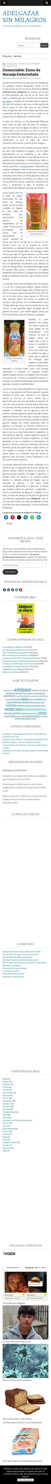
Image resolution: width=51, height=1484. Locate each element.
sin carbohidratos (31, 716)
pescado (25, 709)
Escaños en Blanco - (10, 742)
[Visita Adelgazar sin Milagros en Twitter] (16, 590)
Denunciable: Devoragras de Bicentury (18, 957)
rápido (6, 716)
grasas (43, 699)
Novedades (7, 1101)
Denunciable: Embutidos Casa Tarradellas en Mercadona (25, 963)
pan (33, 705)
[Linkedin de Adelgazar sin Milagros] (12, 590)
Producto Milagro (9, 1112)
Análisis (8, 64)
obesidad (28, 705)
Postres (6, 1145)
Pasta (5, 1140)
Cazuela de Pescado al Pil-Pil (37, 739)
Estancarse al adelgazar (12, 965)
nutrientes (20, 705)
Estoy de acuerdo (25, 1480)
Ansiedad (6, 1084)
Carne (5, 1126)
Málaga (31, 702)
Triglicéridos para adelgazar (13, 669)
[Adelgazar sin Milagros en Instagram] (8, 590)
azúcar (19, 693)
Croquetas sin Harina (11, 971)
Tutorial (5, 1117)
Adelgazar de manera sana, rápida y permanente (22, 951)
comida (7, 699)
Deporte (6, 1095)
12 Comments (35, 78)
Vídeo (5, 1151)
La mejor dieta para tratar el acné (15, 650)
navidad (37, 702)
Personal (6, 1109)
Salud (14, 66)
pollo (44, 709)
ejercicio (31, 699)
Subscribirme (10, 572)
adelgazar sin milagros (40, 690)
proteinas (8, 713)
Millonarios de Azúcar (11, 672)
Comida (5, 1090)
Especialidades (8, 1129)
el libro (25, 166)
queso (35, 713)
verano (33, 718)
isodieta (9, 702)
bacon (25, 693)
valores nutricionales (23, 718)
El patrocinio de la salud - (12, 750)
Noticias (6, 1098)
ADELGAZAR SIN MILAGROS (24, 17)
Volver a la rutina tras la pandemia (16, 653)
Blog (15, 64)
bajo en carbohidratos (36, 693)
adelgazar (23, 689)
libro (19, 702)
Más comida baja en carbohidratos (16, 655)
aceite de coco (8, 690)
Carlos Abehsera (11, 78)
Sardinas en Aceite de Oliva (13, 976)
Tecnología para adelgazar (13, 647)
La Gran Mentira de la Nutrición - (15, 745)
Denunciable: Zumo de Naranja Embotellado (21, 72)
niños (42, 702)
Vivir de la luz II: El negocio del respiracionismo (21, 954)
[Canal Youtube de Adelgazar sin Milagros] (20, 590)
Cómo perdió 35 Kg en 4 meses (15, 968)
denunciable (16, 699)
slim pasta (43, 716)
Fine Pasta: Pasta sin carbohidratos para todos (21, 661)
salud (12, 716)
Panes (5, 1137)
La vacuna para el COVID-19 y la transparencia (20, 658)
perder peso (13, 709)
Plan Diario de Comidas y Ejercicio (16, 1120)
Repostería (7, 1148)
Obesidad (7, 66)
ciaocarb (26, 696)
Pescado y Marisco (10, 1142)
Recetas (6, 1123)
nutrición (11, 705)
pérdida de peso (27, 713)
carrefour (19, 696)
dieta (24, 699)
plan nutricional (36, 709)
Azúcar (5, 1087)
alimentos (11, 693)
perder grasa (40, 705)
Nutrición (35, 64)
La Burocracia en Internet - (13, 739)
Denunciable (24, 64)
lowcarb (25, 702)
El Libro (16, 737)
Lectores (6, 1134)
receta (42, 713)
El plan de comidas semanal (13, 974)
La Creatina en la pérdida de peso (16, 666)
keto (15, 702)
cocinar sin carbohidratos (39, 696)
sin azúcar (18, 716)
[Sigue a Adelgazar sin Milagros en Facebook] (4, 590)
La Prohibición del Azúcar (31, 742)
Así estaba (7, 101)
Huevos (6, 1131)
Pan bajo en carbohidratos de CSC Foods (19, 664)
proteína (17, 713)
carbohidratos (9, 695)
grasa (38, 699)
